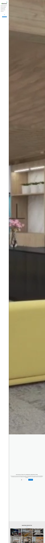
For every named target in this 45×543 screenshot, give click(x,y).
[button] (2, 16)
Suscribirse (30, 479)
